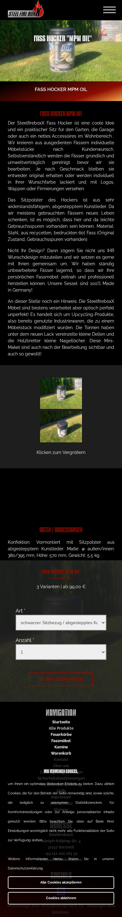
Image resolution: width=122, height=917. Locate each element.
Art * (20, 611)
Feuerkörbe (61, 734)
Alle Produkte (61, 728)
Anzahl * (25, 640)
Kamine (61, 747)
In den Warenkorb (61, 679)
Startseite (61, 722)
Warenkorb (61, 753)
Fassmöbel (61, 741)
